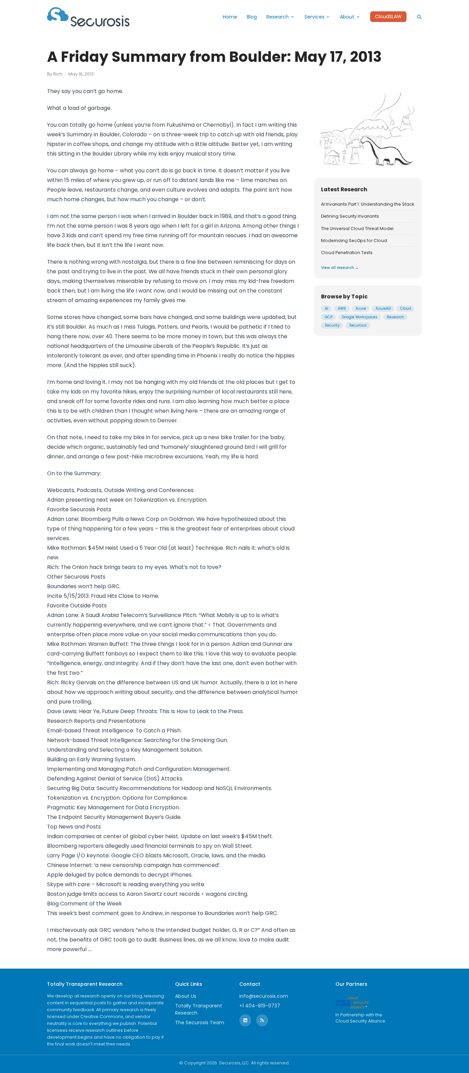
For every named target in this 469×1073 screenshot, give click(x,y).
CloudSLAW (388, 16)
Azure (361, 308)
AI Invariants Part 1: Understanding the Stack (367, 204)
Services (314, 16)
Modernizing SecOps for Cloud (354, 240)
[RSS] (262, 1020)
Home (230, 16)
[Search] (419, 17)
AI (326, 308)
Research (277, 16)
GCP (328, 317)
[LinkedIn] (245, 1020)
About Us (185, 996)
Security (332, 325)
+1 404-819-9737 (259, 1005)
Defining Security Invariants (350, 216)
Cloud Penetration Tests (347, 253)
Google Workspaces (359, 317)
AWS (342, 308)
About (347, 16)
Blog (252, 16)
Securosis (358, 325)
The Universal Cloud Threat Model (357, 228)
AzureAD (383, 308)
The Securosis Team (199, 1022)
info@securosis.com (263, 996)
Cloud (405, 308)
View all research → (340, 267)
